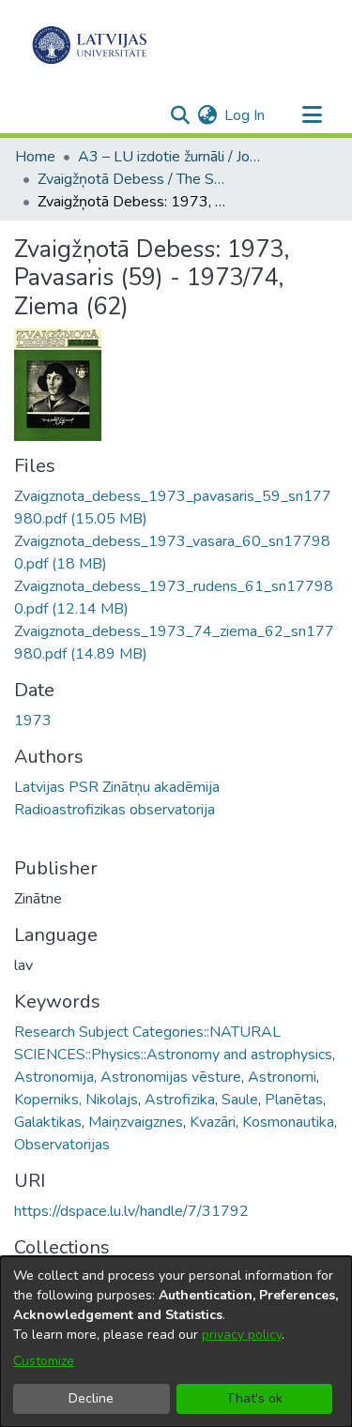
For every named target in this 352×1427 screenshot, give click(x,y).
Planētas (294, 1099)
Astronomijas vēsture (170, 1077)
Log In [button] (245, 115)
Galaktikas (48, 1122)
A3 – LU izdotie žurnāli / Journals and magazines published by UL (172, 156)
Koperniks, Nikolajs (76, 1099)
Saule (240, 1099)
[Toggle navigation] (311, 115)
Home (35, 156)
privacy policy (242, 1335)
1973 (33, 720)
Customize (43, 1361)
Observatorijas (62, 1144)
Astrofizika (180, 1099)
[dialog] (176, 1341)
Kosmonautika (288, 1122)
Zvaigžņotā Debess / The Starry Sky (131, 179)
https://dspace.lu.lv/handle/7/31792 (131, 1211)
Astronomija (54, 1077)
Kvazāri (213, 1122)
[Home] (89, 45)
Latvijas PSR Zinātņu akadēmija (117, 787)
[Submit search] (179, 115)
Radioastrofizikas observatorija (114, 809)
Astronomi (282, 1077)
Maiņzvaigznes (135, 1122)
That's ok (254, 1398)
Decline (91, 1398)
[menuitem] (207, 115)
